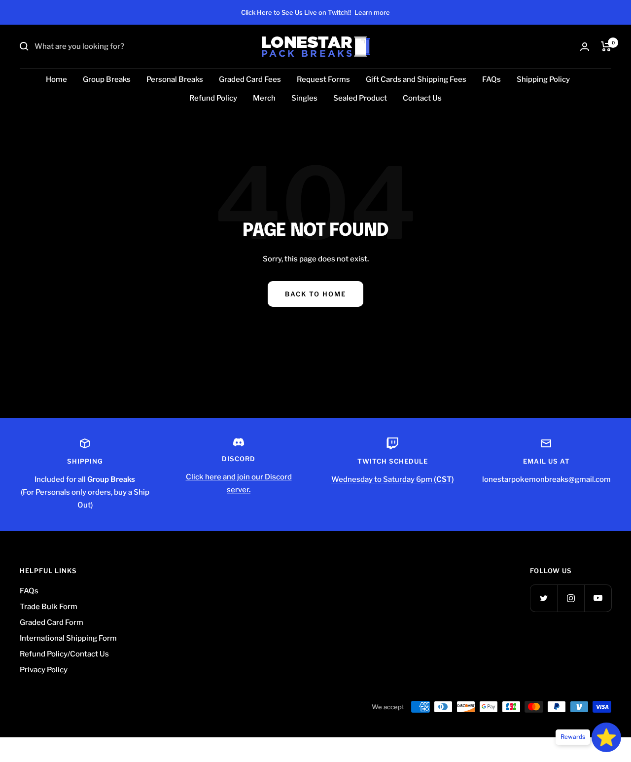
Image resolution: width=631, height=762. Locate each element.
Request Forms (323, 79)
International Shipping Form (68, 638)
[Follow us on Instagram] (570, 598)
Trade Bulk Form (48, 606)
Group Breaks (107, 79)
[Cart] (606, 46)
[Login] (584, 46)
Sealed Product (360, 98)
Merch (264, 98)
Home (56, 79)
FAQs (491, 79)
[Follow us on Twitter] (543, 598)
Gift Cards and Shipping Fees (416, 79)
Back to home (315, 294)
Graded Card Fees (250, 79)
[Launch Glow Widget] (606, 737)
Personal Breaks (174, 79)
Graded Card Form (51, 622)
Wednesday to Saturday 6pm (392, 479)
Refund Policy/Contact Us (64, 654)
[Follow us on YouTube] (597, 598)
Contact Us (422, 98)
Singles (304, 98)
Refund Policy (213, 98)
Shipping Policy (543, 79)
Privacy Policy (44, 669)
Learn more (372, 12)
